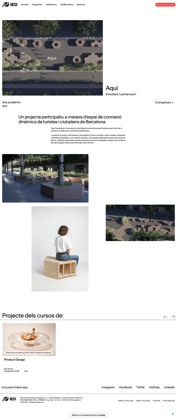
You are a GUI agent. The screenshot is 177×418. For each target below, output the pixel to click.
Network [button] (81, 4)
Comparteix (163, 102)
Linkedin (169, 387)
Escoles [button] (24, 4)
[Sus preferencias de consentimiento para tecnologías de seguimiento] (172, 414)
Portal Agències (169, 401)
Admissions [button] (51, 4)
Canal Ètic (156, 401)
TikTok (140, 387)
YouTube (154, 387)
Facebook (125, 387)
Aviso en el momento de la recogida (88, 415)
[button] (165, 316)
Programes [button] (37, 4)
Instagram (108, 387)
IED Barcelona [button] (66, 4)
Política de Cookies (143, 401)
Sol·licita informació (165, 4)
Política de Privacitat (125, 401)
